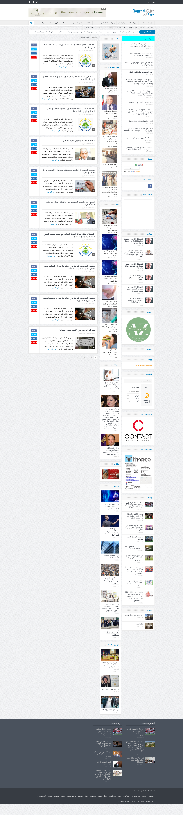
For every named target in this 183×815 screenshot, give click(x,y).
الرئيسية (150, 22)
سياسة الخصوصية (89, 27)
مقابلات (150, 27)
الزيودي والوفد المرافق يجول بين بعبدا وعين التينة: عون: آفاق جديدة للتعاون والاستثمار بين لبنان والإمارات (113, 32)
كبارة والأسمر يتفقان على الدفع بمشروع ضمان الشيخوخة (135, 760)
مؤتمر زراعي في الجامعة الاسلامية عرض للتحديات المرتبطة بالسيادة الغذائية (110, 665)
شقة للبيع (139, 623)
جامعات (65, 22)
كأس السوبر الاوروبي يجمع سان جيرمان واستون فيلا (134, 547)
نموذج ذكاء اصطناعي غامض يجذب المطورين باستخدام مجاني (111, 506)
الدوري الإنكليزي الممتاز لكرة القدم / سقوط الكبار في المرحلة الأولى (134, 516)
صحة (95, 22)
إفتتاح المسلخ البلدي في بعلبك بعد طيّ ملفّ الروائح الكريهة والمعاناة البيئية (109, 191)
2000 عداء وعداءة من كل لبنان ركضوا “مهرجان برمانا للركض (134, 527)
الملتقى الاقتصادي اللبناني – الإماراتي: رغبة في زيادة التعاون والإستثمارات (139, 148)
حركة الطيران (121, 27)
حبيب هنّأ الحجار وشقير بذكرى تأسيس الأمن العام (110, 113)
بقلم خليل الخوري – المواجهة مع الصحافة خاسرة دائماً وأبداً (135, 300)
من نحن (101, 27)
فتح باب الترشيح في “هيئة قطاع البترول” (77, 330)
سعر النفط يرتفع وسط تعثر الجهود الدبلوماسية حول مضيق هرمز (141, 54)
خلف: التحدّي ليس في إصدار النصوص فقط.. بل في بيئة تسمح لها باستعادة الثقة (133, 253)
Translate (137, 171)
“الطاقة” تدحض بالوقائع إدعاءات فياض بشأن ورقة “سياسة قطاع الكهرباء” (69, 46)
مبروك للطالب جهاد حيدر (110, 689)
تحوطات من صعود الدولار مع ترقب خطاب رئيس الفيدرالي (139, 63)
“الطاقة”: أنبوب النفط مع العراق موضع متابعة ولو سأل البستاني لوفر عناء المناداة (71, 110)
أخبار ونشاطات (132, 27)
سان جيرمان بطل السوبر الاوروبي (135, 538)
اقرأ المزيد (63, 67)
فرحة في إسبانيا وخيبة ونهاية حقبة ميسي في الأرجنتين (135, 582)
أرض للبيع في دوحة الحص (134, 615)
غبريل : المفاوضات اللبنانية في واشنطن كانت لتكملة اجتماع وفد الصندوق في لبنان (111, 451)
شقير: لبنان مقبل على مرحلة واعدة (141, 121)
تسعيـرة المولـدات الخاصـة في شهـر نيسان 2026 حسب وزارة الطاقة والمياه (69, 171)
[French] (141, 165)
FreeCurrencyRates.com (143, 366)
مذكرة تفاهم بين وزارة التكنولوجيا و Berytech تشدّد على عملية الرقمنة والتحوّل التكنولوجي (110, 607)
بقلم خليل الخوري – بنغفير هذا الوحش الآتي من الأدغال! (134, 277)
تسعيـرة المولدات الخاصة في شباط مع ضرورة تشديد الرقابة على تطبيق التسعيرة (69, 299)
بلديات (113, 22)
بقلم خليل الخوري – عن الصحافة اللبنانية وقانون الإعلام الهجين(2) (135, 289)
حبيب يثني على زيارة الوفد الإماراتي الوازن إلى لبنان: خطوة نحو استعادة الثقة (138, 129)
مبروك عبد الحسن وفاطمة (110, 709)
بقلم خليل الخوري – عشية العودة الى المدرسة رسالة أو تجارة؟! (134, 266)
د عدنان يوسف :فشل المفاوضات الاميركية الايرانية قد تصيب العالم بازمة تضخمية (111, 385)
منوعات (142, 27)
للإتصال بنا (110, 27)
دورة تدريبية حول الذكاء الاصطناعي (110, 165)
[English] (139, 165)
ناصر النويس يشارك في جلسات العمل (140, 102)
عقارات (44, 22)
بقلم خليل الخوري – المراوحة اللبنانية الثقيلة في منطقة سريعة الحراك (133, 241)
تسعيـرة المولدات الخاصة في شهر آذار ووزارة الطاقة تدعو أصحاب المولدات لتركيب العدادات (69, 267)
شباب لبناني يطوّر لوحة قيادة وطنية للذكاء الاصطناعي (111, 633)
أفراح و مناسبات (54, 22)
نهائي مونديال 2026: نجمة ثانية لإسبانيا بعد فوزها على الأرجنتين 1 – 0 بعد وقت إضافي (134, 570)
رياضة (72, 22)
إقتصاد (142, 22)
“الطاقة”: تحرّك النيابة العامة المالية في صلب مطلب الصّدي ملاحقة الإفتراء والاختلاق (69, 235)
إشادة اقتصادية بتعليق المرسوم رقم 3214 (76, 141)
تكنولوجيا (80, 22)
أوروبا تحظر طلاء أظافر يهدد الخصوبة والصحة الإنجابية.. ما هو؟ (110, 228)
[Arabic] (136, 165)
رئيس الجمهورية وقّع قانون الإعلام (110, 89)
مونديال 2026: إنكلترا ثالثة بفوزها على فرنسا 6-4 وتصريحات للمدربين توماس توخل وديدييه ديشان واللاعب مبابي (134, 596)
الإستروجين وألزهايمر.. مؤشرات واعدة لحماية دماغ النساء (110, 253)
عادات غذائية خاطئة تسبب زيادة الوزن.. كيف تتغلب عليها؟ (110, 352)
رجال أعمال (121, 22)
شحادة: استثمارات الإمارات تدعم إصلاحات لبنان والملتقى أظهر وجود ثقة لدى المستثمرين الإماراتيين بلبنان (139, 111)
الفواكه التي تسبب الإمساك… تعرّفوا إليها (110, 302)
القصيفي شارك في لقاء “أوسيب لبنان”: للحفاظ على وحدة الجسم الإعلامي (110, 140)
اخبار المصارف (132, 22)
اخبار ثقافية (104, 22)
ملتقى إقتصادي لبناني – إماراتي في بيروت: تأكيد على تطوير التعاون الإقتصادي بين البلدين (55, 32)
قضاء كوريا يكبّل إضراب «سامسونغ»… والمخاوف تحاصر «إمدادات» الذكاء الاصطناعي (110, 581)
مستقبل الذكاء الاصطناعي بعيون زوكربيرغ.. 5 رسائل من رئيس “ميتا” (112, 532)
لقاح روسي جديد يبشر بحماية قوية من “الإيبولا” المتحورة (109, 327)
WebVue (147, 791)
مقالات (89, 22)
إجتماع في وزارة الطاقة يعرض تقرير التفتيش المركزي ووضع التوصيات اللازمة (69, 78)
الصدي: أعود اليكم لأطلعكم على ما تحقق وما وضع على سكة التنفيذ (70, 203)
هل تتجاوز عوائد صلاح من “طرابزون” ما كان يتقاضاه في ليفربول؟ (134, 557)
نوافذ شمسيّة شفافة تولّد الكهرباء (111, 556)
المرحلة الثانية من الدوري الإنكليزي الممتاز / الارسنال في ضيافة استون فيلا (138, 44)
